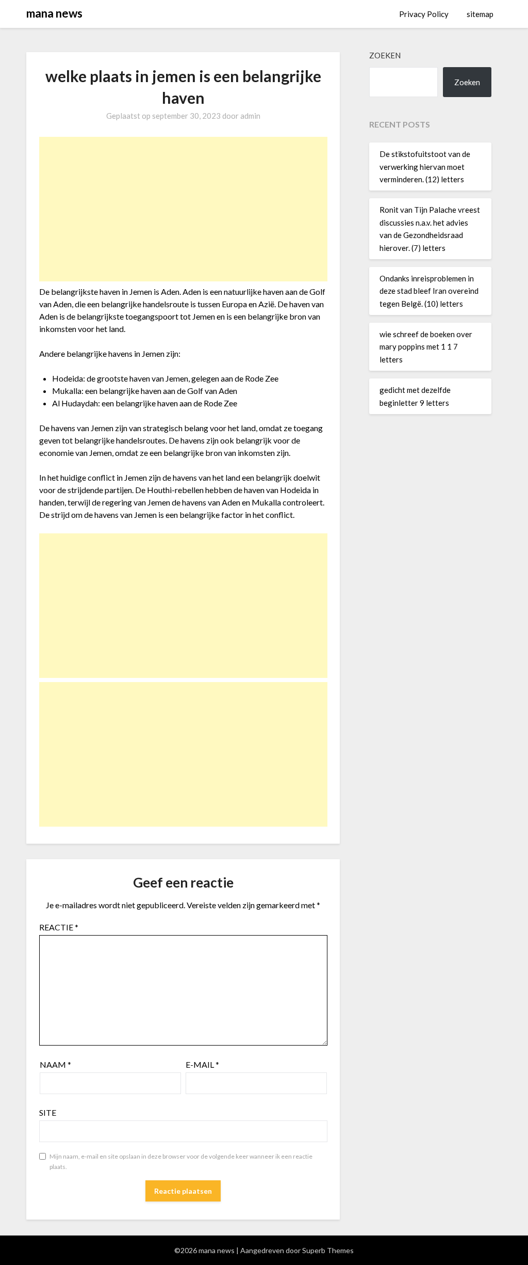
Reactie (58, 927)
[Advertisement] (183, 209)
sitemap (480, 14)
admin (250, 115)
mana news (54, 13)
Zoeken (385, 55)
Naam (55, 1064)
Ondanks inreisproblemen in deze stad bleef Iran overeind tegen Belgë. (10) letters (429, 291)
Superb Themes (328, 1250)
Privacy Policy (424, 14)
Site (47, 1112)
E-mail (202, 1064)
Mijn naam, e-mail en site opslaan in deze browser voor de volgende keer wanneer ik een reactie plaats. (181, 1161)
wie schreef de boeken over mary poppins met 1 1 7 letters (426, 346)
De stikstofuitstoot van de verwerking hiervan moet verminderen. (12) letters (425, 166)
